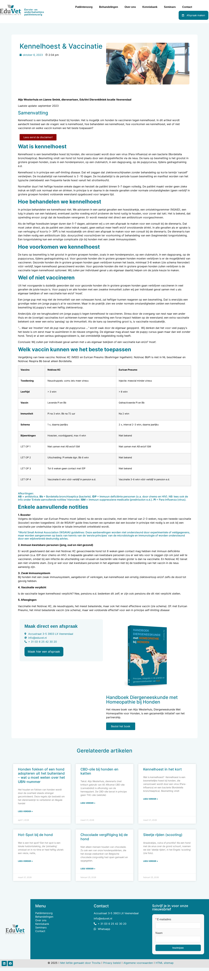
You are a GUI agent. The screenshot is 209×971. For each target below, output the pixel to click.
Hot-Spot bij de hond (35, 835)
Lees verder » (25, 811)
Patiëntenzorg (84, 7)
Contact (187, 7)
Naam (158, 933)
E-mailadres (163, 919)
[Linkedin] (4, 963)
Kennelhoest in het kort (162, 769)
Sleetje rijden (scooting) (162, 835)
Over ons (130, 7)
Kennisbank (149, 7)
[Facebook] (10, 963)
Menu (40, 906)
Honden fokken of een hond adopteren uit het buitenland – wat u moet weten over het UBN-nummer (41, 775)
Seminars (170, 7)
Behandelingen (108, 7)
